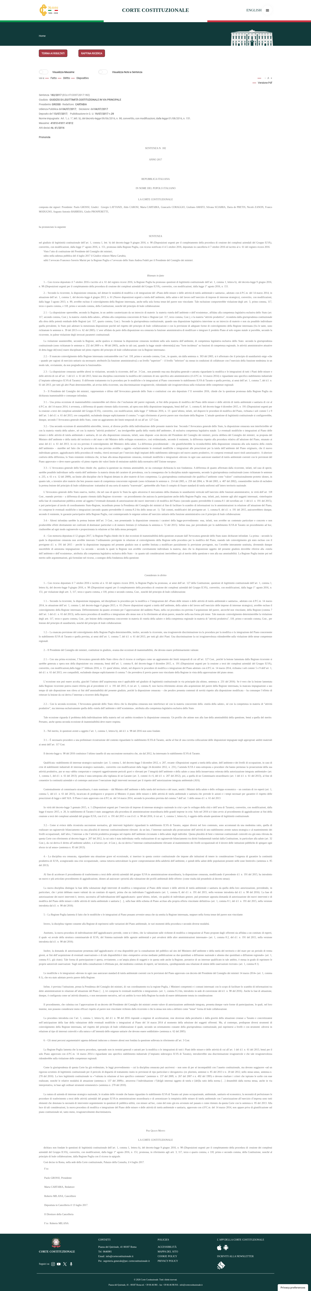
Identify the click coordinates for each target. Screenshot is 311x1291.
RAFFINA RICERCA (91, 53)
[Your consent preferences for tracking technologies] (293, 1287)
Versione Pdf (265, 82)
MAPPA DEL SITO (168, 1251)
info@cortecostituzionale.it (119, 1256)
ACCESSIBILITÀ (167, 1247)
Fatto (54, 78)
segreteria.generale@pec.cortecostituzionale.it (126, 1261)
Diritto (66, 78)
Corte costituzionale (155, 10)
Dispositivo (82, 78)
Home (42, 35)
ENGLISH (254, 10)
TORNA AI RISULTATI (53, 53)
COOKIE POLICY (167, 1256)
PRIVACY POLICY (168, 1261)
